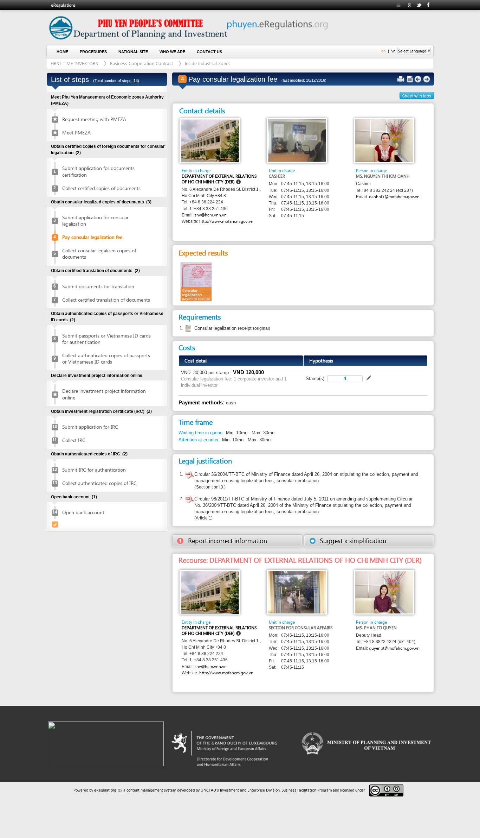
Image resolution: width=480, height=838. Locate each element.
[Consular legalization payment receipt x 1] (196, 281)
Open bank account (83, 512)
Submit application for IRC (90, 426)
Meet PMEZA (76, 132)
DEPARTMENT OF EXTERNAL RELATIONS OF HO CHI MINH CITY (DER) (219, 179)
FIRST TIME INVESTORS (74, 63)
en (383, 51)
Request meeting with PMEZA (94, 119)
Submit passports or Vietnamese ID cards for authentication (106, 338)
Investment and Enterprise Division (250, 790)
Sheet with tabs (416, 96)
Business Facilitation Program (306, 790)
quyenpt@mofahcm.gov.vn (394, 648)
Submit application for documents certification (98, 171)
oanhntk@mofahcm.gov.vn (394, 196)
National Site (133, 52)
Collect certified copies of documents (101, 188)
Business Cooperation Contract (141, 63)
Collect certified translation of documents (106, 299)
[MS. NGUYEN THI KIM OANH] (384, 140)
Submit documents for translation (98, 286)
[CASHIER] (297, 140)
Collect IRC (73, 440)
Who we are (172, 52)
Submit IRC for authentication (94, 469)
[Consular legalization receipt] (187, 329)
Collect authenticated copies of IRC (99, 483)
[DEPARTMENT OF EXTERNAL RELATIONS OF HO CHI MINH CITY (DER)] (210, 140)
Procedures (93, 52)
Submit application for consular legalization (95, 220)
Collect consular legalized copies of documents (99, 253)
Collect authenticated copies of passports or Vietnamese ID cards (106, 358)
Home (62, 52)
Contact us (209, 52)
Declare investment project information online (104, 394)
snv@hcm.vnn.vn (211, 215)
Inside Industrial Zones (208, 63)
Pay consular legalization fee (92, 237)
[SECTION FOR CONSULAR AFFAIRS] (297, 591)
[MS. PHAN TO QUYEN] (384, 591)
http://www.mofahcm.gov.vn (226, 221)
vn (393, 51)
